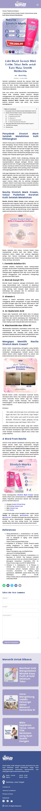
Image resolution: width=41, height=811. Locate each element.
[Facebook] (7, 585)
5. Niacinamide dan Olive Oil (17, 122)
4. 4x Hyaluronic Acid (14, 120)
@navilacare (6, 517)
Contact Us (6, 787)
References (9, 127)
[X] (11, 585)
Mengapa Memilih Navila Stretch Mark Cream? (20, 123)
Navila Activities (13, 11)
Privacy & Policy (7, 794)
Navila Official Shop (18, 504)
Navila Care (19, 506)
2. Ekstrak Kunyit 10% (14, 116)
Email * (5, 607)
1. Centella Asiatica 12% (15, 114)
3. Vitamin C (12, 118)
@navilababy (24, 515)
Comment (7, 615)
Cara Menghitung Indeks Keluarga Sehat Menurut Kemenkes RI (27, 702)
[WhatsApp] (3, 585)
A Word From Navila (12, 125)
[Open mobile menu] (38, 5)
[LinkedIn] (15, 585)
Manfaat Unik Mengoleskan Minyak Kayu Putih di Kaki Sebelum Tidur (27, 675)
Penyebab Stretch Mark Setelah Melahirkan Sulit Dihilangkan (21, 111)
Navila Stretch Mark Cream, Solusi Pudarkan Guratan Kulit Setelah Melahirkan (21, 113)
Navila (12, 510)
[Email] (19, 585)
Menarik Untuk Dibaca (17, 659)
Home (4, 11)
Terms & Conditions (9, 790)
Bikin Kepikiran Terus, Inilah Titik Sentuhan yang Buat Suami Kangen (27, 732)
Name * (5, 598)
